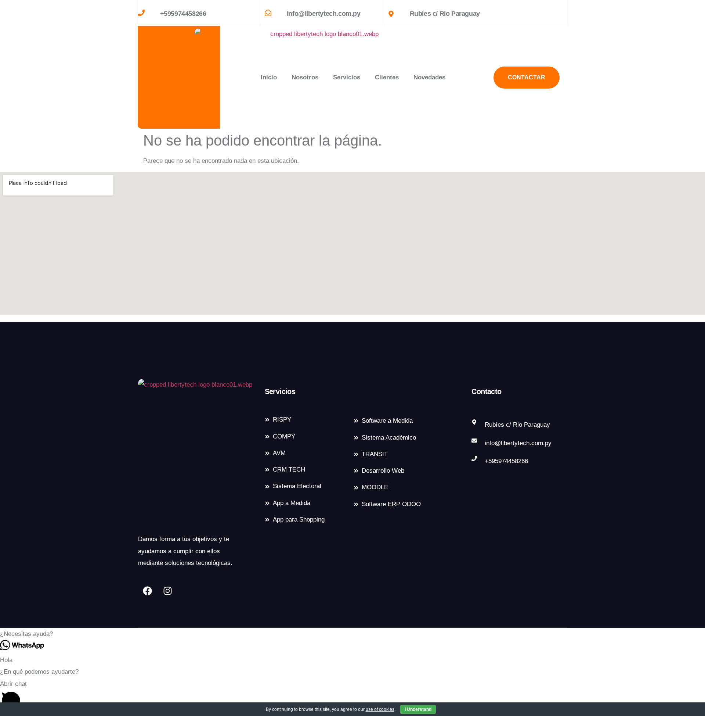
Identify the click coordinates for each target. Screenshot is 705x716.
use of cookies (380, 709)
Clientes (387, 77)
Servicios (346, 77)
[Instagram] (167, 591)
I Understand (418, 709)
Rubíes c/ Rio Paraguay (445, 13)
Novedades (429, 77)
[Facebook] (147, 591)
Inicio (269, 77)
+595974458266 (183, 13)
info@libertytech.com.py (324, 13)
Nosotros (305, 77)
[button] (352, 634)
